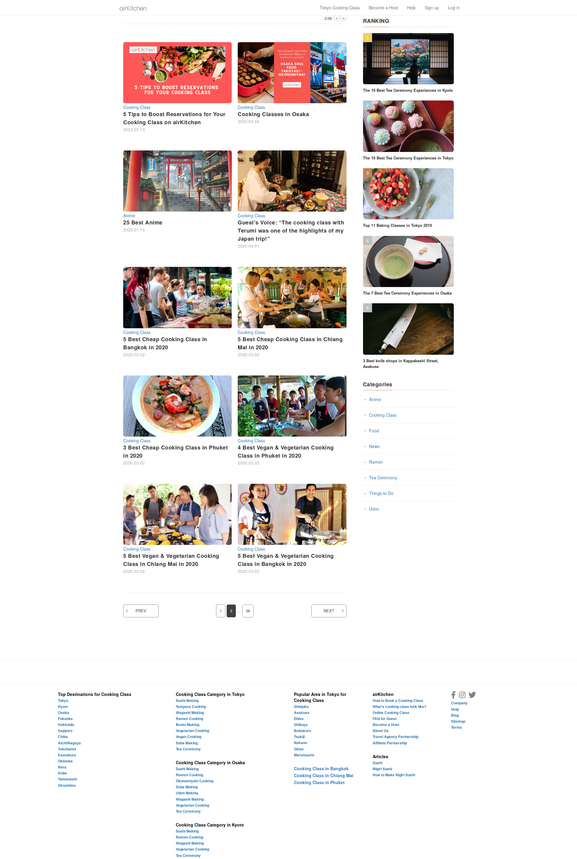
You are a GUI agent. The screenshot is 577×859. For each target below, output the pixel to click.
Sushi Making (187, 700)
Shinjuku (301, 706)
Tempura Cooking (191, 706)
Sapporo (65, 730)
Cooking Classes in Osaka (273, 114)
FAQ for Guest (385, 718)
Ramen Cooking (189, 718)
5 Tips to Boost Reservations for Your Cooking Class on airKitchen (174, 118)
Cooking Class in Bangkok (321, 768)
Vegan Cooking (188, 736)
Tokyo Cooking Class (340, 8)
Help (411, 8)
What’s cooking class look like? (399, 706)
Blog (455, 715)
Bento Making (187, 724)
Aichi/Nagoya (69, 743)
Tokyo (63, 700)
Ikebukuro (302, 730)
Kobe (62, 773)
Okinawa (65, 761)
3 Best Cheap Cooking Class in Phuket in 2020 (175, 451)
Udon (374, 509)
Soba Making (187, 743)
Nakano (300, 742)
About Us (381, 730)
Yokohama (67, 749)
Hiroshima (67, 785)
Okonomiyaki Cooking (194, 780)
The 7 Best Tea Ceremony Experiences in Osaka (407, 293)
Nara (62, 767)
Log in (454, 8)
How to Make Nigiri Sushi (394, 774)
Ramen (376, 462)
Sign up (432, 8)
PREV (141, 610)
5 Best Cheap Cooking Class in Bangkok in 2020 (165, 343)
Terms (456, 727)
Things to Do (381, 493)
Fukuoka (65, 718)
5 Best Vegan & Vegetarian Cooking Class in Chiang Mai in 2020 (171, 560)
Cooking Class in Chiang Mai (323, 775)
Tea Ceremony (383, 477)
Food (374, 431)
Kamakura (67, 755)
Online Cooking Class (391, 712)
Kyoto (63, 706)
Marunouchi (304, 755)
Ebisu (299, 718)
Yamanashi (67, 779)
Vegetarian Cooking (192, 730)
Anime (129, 215)
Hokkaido (66, 724)
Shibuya (301, 724)
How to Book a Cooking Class (398, 700)
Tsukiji (299, 736)
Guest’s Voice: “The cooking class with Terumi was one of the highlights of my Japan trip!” (291, 230)
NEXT (329, 610)
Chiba (63, 736)
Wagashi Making (190, 712)
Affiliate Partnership (390, 743)
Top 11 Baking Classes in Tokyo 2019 (397, 225)
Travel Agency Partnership (395, 736)
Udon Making (187, 793)
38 (248, 610)
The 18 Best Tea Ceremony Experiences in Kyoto (408, 90)
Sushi (377, 762)
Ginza (299, 749)
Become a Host (383, 8)
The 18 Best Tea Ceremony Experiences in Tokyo (408, 158)
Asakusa (301, 712)
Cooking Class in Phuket (319, 782)
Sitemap (458, 721)
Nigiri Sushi (382, 768)
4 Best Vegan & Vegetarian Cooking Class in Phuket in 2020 (286, 451)
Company (459, 703)
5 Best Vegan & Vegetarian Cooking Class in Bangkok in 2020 (286, 560)
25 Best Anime (143, 222)
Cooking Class (137, 107)
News (374, 446)
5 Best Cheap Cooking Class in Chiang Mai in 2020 (290, 343)
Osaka (63, 712)
